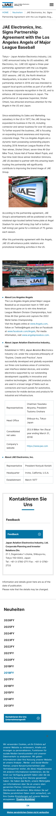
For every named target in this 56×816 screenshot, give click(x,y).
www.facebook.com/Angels (21, 331)
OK (27, 805)
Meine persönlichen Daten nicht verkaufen (28, 812)
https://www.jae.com (37, 446)
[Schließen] (47, 736)
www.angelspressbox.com (35, 335)
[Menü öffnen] (51, 5)
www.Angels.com (39, 323)
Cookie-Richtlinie (26, 799)
